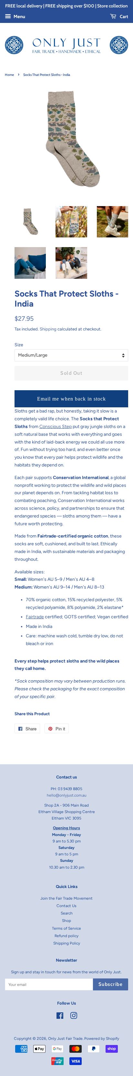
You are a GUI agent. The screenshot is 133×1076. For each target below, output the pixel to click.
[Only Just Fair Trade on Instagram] (73, 1017)
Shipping (48, 329)
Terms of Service (66, 928)
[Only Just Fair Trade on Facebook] (60, 1017)
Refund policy (66, 936)
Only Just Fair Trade (65, 1038)
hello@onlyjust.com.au (67, 795)
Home (9, 75)
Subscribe (110, 984)
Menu (19, 16)
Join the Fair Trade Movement (66, 898)
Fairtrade (35, 617)
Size (19, 345)
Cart (123, 16)
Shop (66, 920)
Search (67, 913)
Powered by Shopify (101, 1038)
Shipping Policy (66, 943)
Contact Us (66, 906)
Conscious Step (55, 426)
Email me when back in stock (71, 399)
